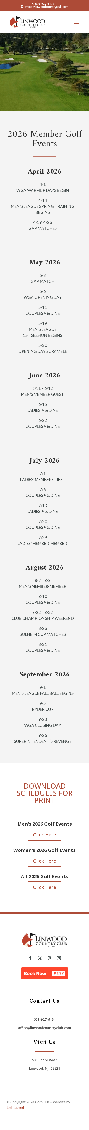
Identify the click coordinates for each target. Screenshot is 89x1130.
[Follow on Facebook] (30, 958)
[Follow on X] (40, 958)
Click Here (44, 834)
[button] (44, 973)
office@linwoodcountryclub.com (44, 1027)
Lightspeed (15, 1107)
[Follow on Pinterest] (49, 958)
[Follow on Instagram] (59, 958)
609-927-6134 (44, 4)
